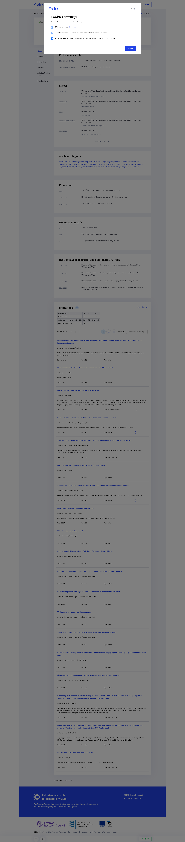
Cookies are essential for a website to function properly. (81, 33)
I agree (130, 48)
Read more (72, 27)
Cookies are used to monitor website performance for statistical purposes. (87, 38)
